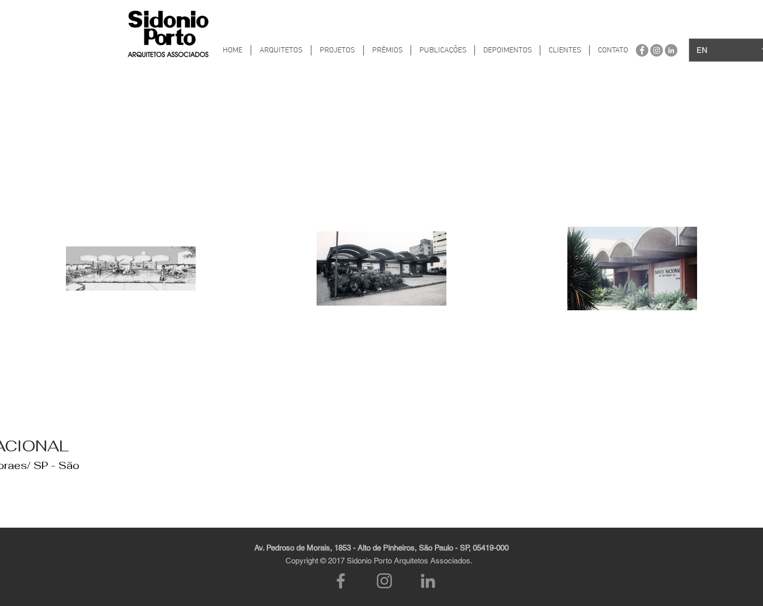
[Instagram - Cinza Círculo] (656, 50)
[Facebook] (341, 581)
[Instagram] (384, 581)
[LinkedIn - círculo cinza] (671, 50)
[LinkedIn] (428, 581)
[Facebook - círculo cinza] (642, 50)
